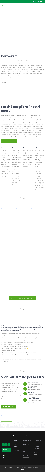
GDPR (35, 452)
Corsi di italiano (27, 440)
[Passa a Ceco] (35, 1)
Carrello (15, 453)
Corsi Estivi (26, 448)
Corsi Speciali (20, 214)
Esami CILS (26, 455)
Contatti (15, 440)
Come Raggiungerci (16, 445)
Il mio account (16, 450)
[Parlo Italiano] (6, 5)
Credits (22, 469)
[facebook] (3, 444)
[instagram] (6, 444)
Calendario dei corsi (37, 441)
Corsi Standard (6, 214)
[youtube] (9, 444)
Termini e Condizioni (36, 447)
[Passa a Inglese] (39, 1)
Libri (24, 451)
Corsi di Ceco (26, 444)
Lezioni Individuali (37, 253)
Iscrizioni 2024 (5, 450)
